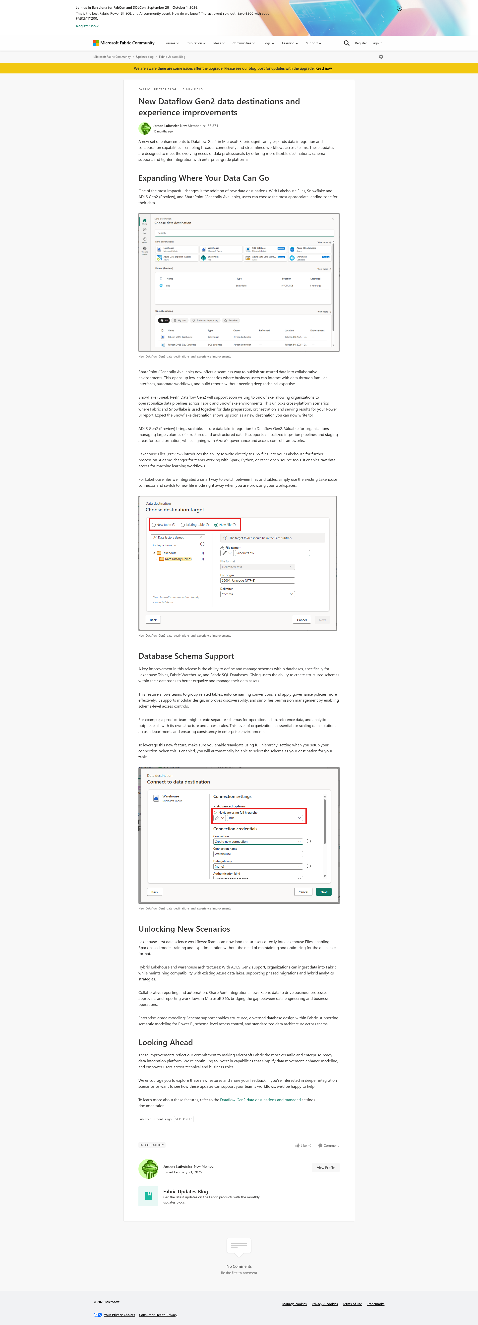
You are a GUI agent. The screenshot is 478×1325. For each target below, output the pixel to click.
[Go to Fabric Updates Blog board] (148, 1196)
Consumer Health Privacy (158, 1315)
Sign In (377, 43)
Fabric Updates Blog (172, 57)
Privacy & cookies (325, 1304)
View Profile (326, 1167)
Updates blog (145, 57)
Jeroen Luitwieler (166, 125)
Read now (323, 68)
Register (361, 43)
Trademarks (375, 1304)
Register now (87, 25)
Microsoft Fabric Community (112, 57)
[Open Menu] (381, 56)
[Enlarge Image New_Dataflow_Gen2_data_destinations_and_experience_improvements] (239, 282)
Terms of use (352, 1304)
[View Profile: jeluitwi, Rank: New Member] (144, 128)
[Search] (347, 43)
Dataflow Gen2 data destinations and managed (261, 1099)
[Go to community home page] (124, 43)
